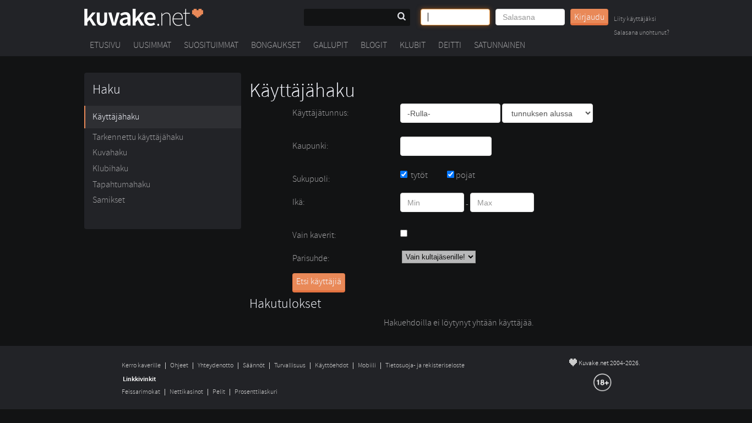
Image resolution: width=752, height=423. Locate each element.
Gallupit (330, 45)
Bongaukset (276, 45)
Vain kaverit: (314, 235)
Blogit (374, 45)
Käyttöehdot (331, 365)
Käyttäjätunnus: (320, 112)
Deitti (449, 45)
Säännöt (254, 365)
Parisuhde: (311, 258)
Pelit (218, 392)
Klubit (413, 45)
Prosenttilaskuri (256, 392)
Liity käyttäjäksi (635, 19)
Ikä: (298, 202)
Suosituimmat (211, 45)
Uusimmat (152, 45)
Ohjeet (179, 365)
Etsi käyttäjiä (318, 281)
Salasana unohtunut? (641, 33)
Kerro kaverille (141, 365)
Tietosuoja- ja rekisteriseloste (425, 365)
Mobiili (367, 365)
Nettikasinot (186, 392)
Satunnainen (499, 45)
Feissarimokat (141, 392)
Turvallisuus (290, 365)
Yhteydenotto (215, 365)
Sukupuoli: (311, 179)
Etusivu (105, 45)
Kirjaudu (589, 17)
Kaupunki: (310, 145)
